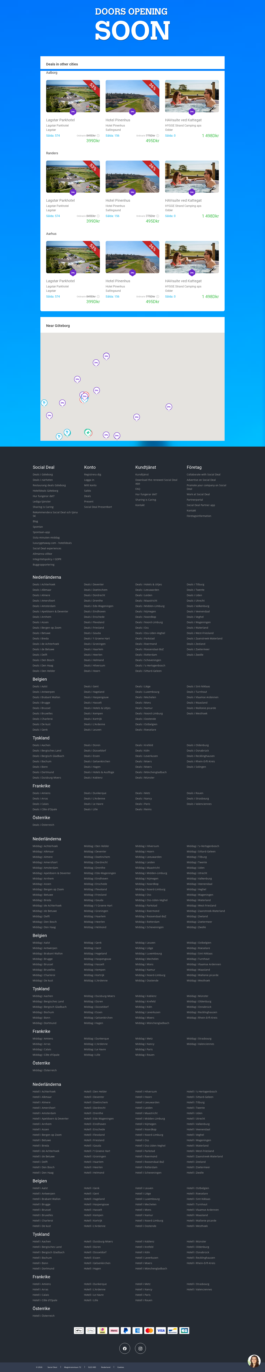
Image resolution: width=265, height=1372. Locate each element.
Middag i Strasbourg (199, 1038)
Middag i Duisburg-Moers (99, 996)
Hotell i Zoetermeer (198, 1167)
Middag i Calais (42, 1049)
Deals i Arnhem (42, 617)
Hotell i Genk (91, 1188)
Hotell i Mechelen (145, 1204)
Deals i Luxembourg (147, 691)
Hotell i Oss (142, 1140)
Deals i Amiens (41, 793)
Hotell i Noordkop (145, 1129)
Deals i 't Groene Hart (97, 638)
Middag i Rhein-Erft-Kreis (202, 1017)
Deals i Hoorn (92, 671)
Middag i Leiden (145, 862)
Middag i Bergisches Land (48, 1001)
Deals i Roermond (146, 644)
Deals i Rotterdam (146, 654)
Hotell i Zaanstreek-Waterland (205, 1156)
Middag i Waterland (199, 900)
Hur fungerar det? (43, 496)
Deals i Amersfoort (44, 600)
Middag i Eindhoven (96, 878)
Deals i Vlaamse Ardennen (202, 697)
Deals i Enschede (94, 617)
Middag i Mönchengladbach (152, 1023)
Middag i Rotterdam (147, 921)
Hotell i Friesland (94, 1140)
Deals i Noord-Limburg (149, 622)
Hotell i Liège (143, 1193)
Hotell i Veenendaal (198, 1129)
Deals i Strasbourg (198, 798)
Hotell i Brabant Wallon (47, 1199)
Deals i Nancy (143, 798)
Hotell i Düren (92, 1247)
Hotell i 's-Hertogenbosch (202, 1091)
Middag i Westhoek (198, 980)
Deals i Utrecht (196, 600)
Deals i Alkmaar (42, 589)
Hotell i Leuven (144, 1188)
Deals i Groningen (95, 644)
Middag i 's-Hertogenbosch (203, 846)
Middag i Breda (42, 900)
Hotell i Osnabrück (198, 1252)
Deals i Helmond (94, 660)
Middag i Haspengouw (97, 959)
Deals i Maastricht (146, 600)
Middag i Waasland (198, 969)
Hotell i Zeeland (196, 1161)
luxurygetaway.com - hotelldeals (52, 543)
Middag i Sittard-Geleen (201, 851)
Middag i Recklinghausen (202, 1012)
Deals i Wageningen (199, 622)
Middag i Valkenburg (199, 878)
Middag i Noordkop (147, 884)
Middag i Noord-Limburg (150, 889)
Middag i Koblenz (145, 996)
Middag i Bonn (41, 1017)
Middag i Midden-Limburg (151, 873)
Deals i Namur (144, 708)
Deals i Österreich (43, 824)
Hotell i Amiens (42, 1284)
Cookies (120, 1367)
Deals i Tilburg (195, 584)
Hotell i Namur (144, 1215)
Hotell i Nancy (143, 1289)
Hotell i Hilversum (146, 1091)
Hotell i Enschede (94, 1129)
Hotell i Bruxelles (43, 1215)
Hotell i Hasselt (93, 1209)
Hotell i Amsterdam (44, 1113)
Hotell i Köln (142, 1252)
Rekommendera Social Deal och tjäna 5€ (55, 514)
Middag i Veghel (196, 889)
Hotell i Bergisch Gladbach (49, 1252)
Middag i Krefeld (145, 1001)
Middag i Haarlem (95, 916)
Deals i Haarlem (93, 649)
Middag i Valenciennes (200, 1044)
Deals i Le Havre (93, 804)
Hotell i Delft (40, 1161)
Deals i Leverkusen (146, 756)
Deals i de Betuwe (43, 649)
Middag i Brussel (43, 964)
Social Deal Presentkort (98, 507)
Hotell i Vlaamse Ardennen (203, 1209)
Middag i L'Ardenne (96, 980)
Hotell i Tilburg (196, 1102)
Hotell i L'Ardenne (94, 1226)
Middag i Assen (42, 884)
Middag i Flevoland (95, 889)
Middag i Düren (93, 1001)
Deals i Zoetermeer (198, 649)
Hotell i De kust (42, 1226)
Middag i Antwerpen (45, 948)
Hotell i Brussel (42, 1209)
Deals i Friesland (94, 627)
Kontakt (140, 505)
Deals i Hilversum (94, 665)
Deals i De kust (41, 724)
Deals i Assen (41, 622)
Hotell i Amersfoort (44, 1107)
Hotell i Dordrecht (94, 1107)
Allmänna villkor (42, 553)
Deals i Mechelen (145, 697)
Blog (35, 521)
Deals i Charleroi (43, 719)
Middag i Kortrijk (94, 975)
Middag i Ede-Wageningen (100, 873)
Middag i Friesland (95, 894)
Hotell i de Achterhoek (46, 1151)
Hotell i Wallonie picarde (201, 1220)
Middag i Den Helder (96, 846)
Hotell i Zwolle (195, 1172)
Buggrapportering (43, 564)
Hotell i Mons (143, 1209)
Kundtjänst (142, 474)
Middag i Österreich (45, 1070)
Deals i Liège (143, 686)
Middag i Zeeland (197, 916)
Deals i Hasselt (93, 702)
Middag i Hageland (95, 953)
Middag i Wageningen (200, 894)
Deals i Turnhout (197, 691)
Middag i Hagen (93, 1023)
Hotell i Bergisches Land (47, 1247)
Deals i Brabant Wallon (46, 697)
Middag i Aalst (41, 942)
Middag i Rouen (144, 1054)
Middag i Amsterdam (45, 867)
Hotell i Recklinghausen (201, 1257)
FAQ (137, 489)
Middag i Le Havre (95, 1049)
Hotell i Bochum (42, 1257)
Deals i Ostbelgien (146, 724)
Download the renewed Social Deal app (156, 481)
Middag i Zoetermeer (199, 921)
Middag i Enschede (95, 884)
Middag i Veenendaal (199, 884)
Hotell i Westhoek (197, 1226)
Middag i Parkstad (146, 905)
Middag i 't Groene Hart (98, 905)
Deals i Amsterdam (44, 606)
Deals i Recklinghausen (201, 756)
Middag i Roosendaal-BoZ (150, 916)
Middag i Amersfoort (45, 862)
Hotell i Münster (196, 1241)
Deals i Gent (91, 686)
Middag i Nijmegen (146, 878)
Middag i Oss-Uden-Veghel (151, 900)
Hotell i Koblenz (144, 1241)
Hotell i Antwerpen (44, 1193)
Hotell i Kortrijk (93, 1220)
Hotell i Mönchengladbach (151, 1268)
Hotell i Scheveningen (148, 1172)
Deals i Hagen (92, 766)
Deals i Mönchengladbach (151, 772)
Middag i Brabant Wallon (48, 953)
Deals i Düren (92, 745)
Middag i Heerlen (94, 921)
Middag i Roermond (147, 911)
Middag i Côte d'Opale (46, 1054)
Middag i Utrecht (197, 873)
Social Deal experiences (47, 548)
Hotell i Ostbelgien (198, 1188)
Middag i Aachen (43, 996)
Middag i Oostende (146, 980)
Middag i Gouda (93, 900)
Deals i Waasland (197, 702)
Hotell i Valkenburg (198, 1124)
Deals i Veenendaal (198, 611)
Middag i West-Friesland (201, 905)
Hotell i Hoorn (143, 1097)
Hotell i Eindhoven (95, 1124)
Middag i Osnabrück (199, 1007)
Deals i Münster (144, 777)
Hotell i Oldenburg (198, 1247)
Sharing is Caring (43, 507)
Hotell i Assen (41, 1129)
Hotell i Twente (196, 1107)
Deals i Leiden (143, 595)
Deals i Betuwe (41, 633)
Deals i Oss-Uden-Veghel (150, 633)
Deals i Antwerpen (44, 691)
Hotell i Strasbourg (198, 1284)
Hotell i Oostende (145, 1226)
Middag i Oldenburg (199, 1001)
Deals (87, 496)
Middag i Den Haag (44, 927)
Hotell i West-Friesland (200, 1151)
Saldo (87, 490)
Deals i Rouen (195, 793)
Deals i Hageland (94, 691)
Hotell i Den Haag (43, 1172)
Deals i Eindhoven (95, 611)
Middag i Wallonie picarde (202, 975)
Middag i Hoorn (144, 851)
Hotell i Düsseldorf (95, 1252)
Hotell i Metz (143, 1284)
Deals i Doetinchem (95, 589)
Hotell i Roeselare (197, 1193)
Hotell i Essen (92, 1257)
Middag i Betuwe (43, 894)
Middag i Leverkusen (147, 1012)
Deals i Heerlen (93, 654)
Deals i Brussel (41, 708)
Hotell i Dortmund (43, 1268)
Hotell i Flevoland (94, 1134)
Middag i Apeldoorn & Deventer (52, 873)
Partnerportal (195, 499)
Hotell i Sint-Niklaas (198, 1199)
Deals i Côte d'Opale (45, 809)
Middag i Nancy (144, 1044)
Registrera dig (92, 474)
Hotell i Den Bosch (44, 1167)
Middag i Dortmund (44, 1023)
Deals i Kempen (93, 713)
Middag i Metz (144, 1038)
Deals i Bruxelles (43, 713)
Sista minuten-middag (46, 537)
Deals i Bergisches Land (47, 750)
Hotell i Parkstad (145, 1151)
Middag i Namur (145, 969)
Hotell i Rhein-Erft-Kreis (201, 1263)
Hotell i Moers (143, 1263)
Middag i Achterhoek (45, 846)
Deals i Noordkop (145, 617)
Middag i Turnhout (198, 959)
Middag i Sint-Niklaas (200, 953)
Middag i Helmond (95, 927)
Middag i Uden (196, 867)
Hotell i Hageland (94, 1199)
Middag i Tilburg (197, 857)
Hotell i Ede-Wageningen (99, 1118)
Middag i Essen (93, 1012)
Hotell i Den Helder (95, 1091)
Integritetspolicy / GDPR (47, 559)
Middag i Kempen (94, 969)
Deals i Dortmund (43, 772)
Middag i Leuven (145, 942)
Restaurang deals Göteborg (49, 485)
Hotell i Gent (91, 1193)
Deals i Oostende (145, 719)
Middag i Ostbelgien (199, 942)
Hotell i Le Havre (94, 1294)
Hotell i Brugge (41, 1204)
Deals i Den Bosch (43, 660)
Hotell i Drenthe (93, 1113)
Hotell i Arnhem (42, 1124)
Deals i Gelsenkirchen (97, 761)
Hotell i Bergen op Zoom (47, 1134)
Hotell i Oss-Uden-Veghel (150, 1145)
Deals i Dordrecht (94, 595)
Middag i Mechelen (147, 959)
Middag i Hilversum (147, 846)
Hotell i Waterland (198, 1145)
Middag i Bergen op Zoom (48, 889)
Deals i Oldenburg (198, 745)
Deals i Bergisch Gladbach (48, 756)
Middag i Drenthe (94, 867)
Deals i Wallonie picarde (201, 708)
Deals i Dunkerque (95, 793)
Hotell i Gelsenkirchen (97, 1263)
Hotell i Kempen (93, 1215)
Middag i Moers (144, 1017)
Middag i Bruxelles (44, 969)
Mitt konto (90, 485)
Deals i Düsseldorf (95, 750)
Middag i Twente (197, 862)
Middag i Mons (144, 964)
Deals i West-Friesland (200, 633)
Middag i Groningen (96, 911)
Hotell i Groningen (95, 1156)
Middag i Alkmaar (43, 851)
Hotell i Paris (143, 1294)
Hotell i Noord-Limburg (149, 1134)
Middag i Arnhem (43, 878)
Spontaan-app (41, 532)
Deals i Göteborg (43, 474)
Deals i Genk (40, 729)
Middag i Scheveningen (149, 927)
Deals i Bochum (42, 761)
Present (88, 501)
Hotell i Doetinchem (96, 1102)
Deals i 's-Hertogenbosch (150, 665)
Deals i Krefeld (144, 745)
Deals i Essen (92, 756)
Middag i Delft (41, 916)
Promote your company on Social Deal (206, 487)
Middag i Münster (197, 996)
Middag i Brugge (43, 959)
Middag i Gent (92, 948)
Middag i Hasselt (94, 964)
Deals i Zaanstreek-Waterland (204, 638)
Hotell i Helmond (94, 1172)
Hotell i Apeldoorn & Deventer (51, 1118)
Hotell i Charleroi (43, 1220)
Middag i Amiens (43, 1038)
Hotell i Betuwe (42, 1140)
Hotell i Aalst (40, 1188)
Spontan (38, 526)
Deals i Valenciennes (199, 804)
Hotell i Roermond (146, 1156)
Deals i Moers (143, 761)
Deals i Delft (40, 654)
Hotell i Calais (41, 1294)
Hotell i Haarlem (93, 1161)
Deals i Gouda (92, 633)
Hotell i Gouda (92, 1145)
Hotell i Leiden (144, 1107)
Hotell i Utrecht (196, 1118)
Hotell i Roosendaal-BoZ (149, 1161)
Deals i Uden (194, 595)
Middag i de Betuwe (45, 911)
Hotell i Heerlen (93, 1167)
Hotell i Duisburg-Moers (98, 1241)
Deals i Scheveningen (148, 660)
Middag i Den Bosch (45, 921)
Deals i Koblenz (93, 777)
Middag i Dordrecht (96, 862)
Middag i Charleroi (44, 975)
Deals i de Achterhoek (46, 644)
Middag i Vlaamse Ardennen (204, 964)
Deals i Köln (142, 750)
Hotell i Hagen (92, 1268)
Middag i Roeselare (198, 948)
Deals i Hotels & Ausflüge (99, 772)
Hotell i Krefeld (144, 1247)
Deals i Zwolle (195, 654)
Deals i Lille (91, 809)
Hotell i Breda (41, 1145)
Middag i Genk (92, 942)
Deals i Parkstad (145, 638)
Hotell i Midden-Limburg (150, 1118)
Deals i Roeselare (145, 729)
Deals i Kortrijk (93, 719)
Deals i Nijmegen (145, 611)
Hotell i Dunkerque (95, 1284)
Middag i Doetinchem (97, 857)
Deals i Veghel (195, 617)
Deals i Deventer (94, 584)
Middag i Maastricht (147, 867)
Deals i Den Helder (44, 671)
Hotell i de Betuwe (44, 1156)
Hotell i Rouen (143, 1300)
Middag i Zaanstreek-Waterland (206, 911)
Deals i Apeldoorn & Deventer (50, 611)
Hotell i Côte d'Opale (45, 1300)
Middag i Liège (144, 948)
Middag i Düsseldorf (96, 1007)
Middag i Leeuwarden (148, 857)
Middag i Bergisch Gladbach (50, 1007)
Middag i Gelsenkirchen (98, 1017)
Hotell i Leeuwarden (147, 1102)
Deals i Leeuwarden (147, 589)
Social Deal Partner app (201, 505)
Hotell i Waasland (197, 1215)
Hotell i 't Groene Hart (97, 1151)
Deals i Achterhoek (44, 584)
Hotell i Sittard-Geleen (200, 1097)
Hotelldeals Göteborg (45, 490)
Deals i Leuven (92, 729)
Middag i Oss (143, 894)
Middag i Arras (41, 1044)
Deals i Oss (142, 627)
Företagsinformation (199, 516)
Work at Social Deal (198, 494)
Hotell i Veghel (195, 1134)
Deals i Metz (142, 793)
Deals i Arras (40, 798)
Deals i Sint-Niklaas (198, 686)
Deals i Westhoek (197, 713)
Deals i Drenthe (93, 600)
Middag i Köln (143, 1007)
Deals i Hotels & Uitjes (148, 584)
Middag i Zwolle (196, 927)
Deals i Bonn (40, 766)
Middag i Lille (92, 1054)
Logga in (89, 480)
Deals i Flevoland (94, 622)
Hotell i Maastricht (146, 1113)
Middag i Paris (144, 1049)
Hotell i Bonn (40, 1263)
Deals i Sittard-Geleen (148, 671)
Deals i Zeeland (196, 644)
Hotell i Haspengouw (96, 1204)
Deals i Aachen (41, 745)
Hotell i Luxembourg (147, 1199)
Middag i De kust (43, 980)
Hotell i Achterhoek (44, 1091)
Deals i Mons (143, 702)
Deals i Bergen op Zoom (47, 627)
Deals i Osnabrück (198, 750)
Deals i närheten (43, 480)
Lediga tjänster (42, 501)
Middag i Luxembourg (148, 953)
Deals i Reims (143, 809)
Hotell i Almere (41, 1102)
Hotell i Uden (194, 1113)
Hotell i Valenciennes (199, 1289)
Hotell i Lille (91, 1300)
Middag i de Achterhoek (47, 905)
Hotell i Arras (40, 1289)
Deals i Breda (41, 638)
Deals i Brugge (41, 702)
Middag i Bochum (43, 1012)
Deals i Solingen (196, 766)
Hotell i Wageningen (199, 1140)
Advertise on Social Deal (201, 480)
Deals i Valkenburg (198, 606)
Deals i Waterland (197, 627)
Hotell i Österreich (44, 1315)
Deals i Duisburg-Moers (47, 777)
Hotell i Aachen (42, 1241)
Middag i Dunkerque (96, 1038)
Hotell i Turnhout (197, 1204)
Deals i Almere (41, 595)
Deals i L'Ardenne (94, 724)
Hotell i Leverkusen (146, 1257)
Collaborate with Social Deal (203, 474)
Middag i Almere (43, 857)
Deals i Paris (142, 804)
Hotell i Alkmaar (42, 1097)
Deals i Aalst (40, 686)
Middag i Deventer (95, 851)
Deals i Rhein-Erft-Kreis (201, 761)
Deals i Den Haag (43, 665)
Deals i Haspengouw (96, 697)
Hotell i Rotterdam (146, 1167)
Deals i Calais (41, 804)
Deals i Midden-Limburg (150, 606)
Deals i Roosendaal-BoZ (149, 649)
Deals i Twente (195, 589)
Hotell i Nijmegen (145, 1124)
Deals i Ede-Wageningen (98, 606)
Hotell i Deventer (94, 1097)
